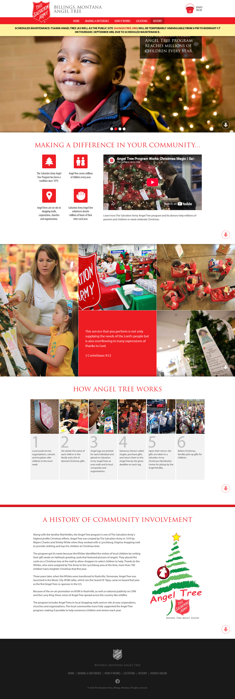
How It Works (112, 673)
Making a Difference (89, 673)
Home (71, 673)
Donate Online (158, 673)
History (142, 673)
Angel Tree (78, 9)
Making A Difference (97, 21)
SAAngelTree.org (125, 28)
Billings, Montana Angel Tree (117, 665)
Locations (129, 673)
